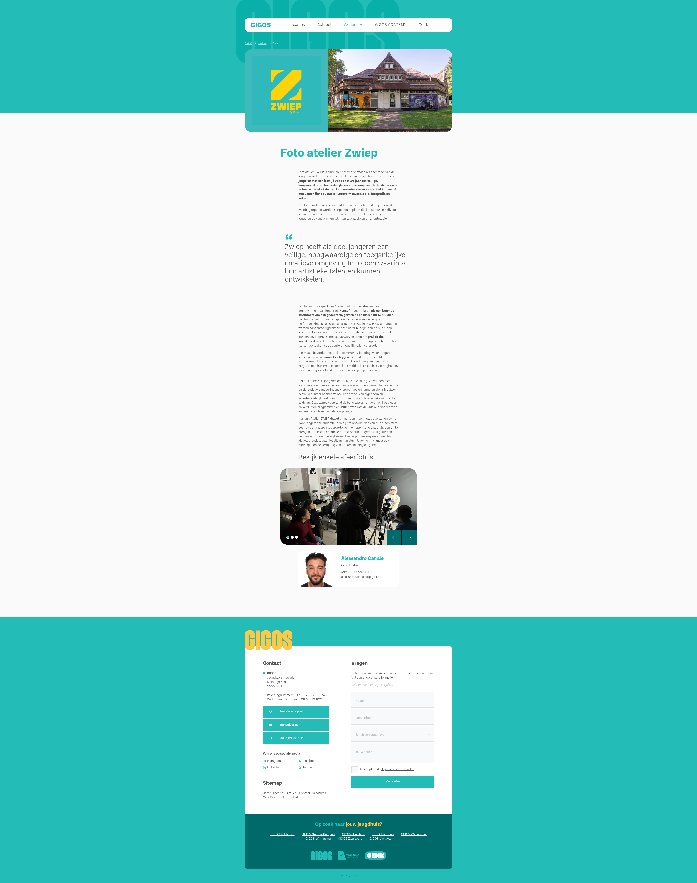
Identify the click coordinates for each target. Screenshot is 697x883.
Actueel (324, 25)
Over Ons (269, 797)
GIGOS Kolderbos (282, 834)
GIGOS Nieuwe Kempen (318, 834)
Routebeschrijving (291, 711)
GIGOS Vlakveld (380, 838)
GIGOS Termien (383, 834)
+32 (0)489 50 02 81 (356, 572)
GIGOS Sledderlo (353, 834)
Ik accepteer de (387, 769)
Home (267, 793)
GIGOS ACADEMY (390, 25)
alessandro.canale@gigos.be (361, 577)
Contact (426, 25)
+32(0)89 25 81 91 (292, 738)
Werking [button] (351, 25)
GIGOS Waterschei (414, 834)
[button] (287, 537)
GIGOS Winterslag (318, 838)
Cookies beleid (288, 797)
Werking (262, 43)
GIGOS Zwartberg (350, 838)
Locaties (297, 25)
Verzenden (393, 781)
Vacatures (319, 793)
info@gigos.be (289, 725)
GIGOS (260, 25)
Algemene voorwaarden (397, 769)
